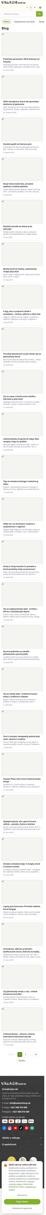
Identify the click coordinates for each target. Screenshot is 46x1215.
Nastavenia (22, 1195)
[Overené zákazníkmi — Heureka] (11, 1160)
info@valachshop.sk (20, 1103)
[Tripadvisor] (32, 1128)
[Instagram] (10, 1128)
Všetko (6, 21)
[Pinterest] (26, 1128)
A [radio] (27, 7)
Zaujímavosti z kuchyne (24, 21)
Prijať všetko (22, 1201)
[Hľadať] (39, 14)
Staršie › (22, 1060)
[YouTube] (15, 1128)
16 (36, 1054)
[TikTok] (21, 1128)
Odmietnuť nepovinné (22, 1208)
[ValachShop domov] (13, 2)
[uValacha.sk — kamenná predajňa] (33, 1161)
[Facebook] (4, 1128)
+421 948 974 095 (18, 1107)
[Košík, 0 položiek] (40, 7)
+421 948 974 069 (20, 1111)
